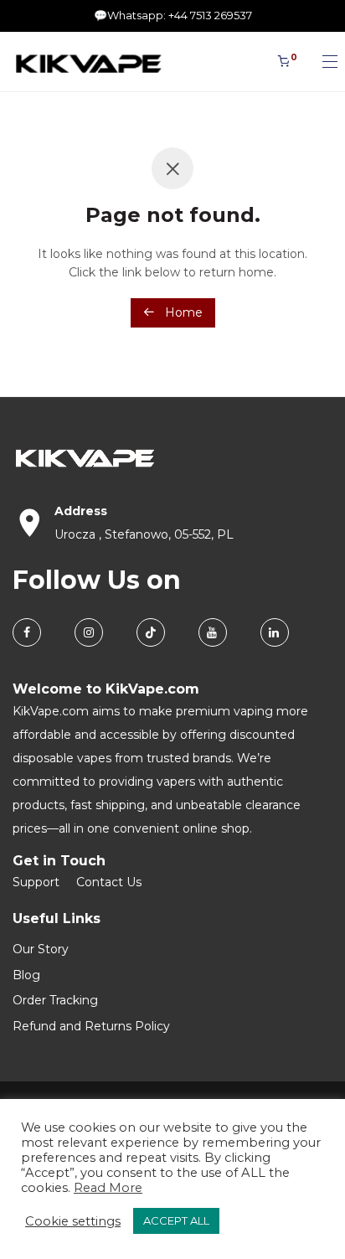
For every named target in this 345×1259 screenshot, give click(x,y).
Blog (26, 975)
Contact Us (109, 882)
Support (36, 882)
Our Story (41, 949)
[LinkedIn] (274, 632)
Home (182, 312)
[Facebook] (26, 632)
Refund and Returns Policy (91, 1026)
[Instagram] (88, 632)
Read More (108, 1187)
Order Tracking (55, 1000)
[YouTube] (212, 632)
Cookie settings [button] (73, 1221)
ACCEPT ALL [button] (176, 1220)
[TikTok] (150, 632)
